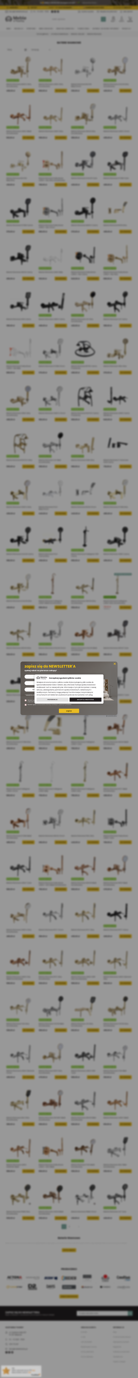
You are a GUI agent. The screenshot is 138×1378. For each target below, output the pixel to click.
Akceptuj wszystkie (85, 699)
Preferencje (52, 699)
